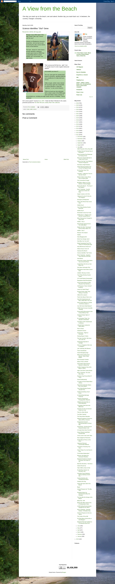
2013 (77, 130)
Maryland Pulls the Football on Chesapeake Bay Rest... (84, 522)
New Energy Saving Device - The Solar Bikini (84, 224)
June (78, 525)
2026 (77, 103)
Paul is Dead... (80, 328)
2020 (77, 115)
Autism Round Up (81, 465)
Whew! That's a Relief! (82, 361)
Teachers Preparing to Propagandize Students (83, 399)
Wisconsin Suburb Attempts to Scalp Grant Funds (84, 158)
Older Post (66, 159)
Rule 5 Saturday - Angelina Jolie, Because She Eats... (84, 255)
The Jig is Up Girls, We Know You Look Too (84, 339)
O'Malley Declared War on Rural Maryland (83, 402)
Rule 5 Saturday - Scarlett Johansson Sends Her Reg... (83, 191)
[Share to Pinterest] (48, 107)
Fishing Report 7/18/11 (82, 336)
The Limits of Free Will (82, 516)
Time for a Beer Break (82, 412)
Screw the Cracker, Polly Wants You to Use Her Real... (84, 261)
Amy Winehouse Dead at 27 (84, 246)
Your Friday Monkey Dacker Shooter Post (84, 389)
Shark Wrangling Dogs (82, 352)
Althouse (78, 69)
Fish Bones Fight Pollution (83, 164)
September (80, 143)
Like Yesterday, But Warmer (84, 348)
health (31, 109)
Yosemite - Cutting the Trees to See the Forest (84, 174)
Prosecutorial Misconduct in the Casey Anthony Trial (85, 312)
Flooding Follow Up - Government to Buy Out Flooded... (83, 494)
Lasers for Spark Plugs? (83, 289)
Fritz (86, 34)
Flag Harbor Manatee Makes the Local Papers (84, 385)
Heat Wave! (80, 258)
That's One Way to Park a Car (84, 297)
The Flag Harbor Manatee (83, 416)
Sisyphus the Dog (81, 481)
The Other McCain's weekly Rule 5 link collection (47, 102)
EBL (77, 77)
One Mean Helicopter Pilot (83, 267)
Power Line (79, 94)
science (34, 109)
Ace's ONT (41, 101)
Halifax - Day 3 (80, 221)
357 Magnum (79, 67)
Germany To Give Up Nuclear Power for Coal (84, 409)
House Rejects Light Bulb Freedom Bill (83, 433)
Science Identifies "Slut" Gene (84, 253)
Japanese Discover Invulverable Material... (83, 444)
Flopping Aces (80, 80)
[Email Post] (38, 106)
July (78, 147)
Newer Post (26, 159)
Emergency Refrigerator (83, 199)
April (78, 530)
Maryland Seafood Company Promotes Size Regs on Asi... (84, 460)
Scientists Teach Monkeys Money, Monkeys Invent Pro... (83, 475)
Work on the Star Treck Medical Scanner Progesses (84, 162)
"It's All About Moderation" (83, 453)
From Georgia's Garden (83, 359)
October (79, 140)
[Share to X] (44, 107)
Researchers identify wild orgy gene (31, 32)
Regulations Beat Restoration (84, 280)
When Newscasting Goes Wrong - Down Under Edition (83, 356)
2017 (77, 122)
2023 (77, 109)
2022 (77, 111)
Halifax (79, 234)
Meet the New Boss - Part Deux (84, 463)
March (79, 532)
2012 (77, 132)
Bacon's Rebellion (81, 72)
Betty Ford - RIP (81, 500)
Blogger (64, 572)
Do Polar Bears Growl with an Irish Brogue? (84, 519)
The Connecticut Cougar (83, 180)
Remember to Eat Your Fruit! (84, 212)
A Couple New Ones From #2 (84, 430)
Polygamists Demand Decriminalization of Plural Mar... (84, 423)
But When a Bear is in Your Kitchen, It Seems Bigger (84, 183)
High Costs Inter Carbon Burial (84, 370)
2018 (77, 120)
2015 (77, 126)
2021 (77, 113)
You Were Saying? (81, 414)
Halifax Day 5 (80, 210)
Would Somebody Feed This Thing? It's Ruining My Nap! (84, 244)
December (80, 136)
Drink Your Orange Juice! (83, 239)
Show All (91, 96)
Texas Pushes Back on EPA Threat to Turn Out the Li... (84, 283)
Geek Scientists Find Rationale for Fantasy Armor (84, 155)
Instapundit (79, 89)
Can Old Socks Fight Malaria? (84, 306)
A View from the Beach (49, 9)
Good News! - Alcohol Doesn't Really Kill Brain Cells (84, 427)
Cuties (28, 109)
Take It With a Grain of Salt (83, 467)
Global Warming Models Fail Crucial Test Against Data (84, 167)
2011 (77, 134)
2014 (77, 128)
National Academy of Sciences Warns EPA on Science (84, 419)
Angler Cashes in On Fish (83, 194)
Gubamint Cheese (81, 330)
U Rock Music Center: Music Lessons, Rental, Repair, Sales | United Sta (83, 54)
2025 (77, 105)
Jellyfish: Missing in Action (83, 273)
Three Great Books (81, 350)
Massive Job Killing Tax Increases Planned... (83, 456)
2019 (77, 117)
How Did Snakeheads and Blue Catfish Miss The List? (84, 300)
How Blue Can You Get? (83, 241)
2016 (77, 124)
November (80, 138)
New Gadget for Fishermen (83, 437)
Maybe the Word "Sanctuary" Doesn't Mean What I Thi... (84, 227)
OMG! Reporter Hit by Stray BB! (84, 149)
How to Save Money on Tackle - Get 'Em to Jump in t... (84, 303)
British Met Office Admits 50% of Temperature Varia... (84, 503)
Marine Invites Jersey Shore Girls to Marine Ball (84, 177)
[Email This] (41, 107)
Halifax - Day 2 (80, 230)
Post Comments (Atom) (34, 162)
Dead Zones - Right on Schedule (82, 333)
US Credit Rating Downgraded (84, 278)
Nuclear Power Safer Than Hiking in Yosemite (83, 292)
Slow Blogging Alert (82, 236)
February (79, 534)
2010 (77, 539)
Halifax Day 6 (80, 205)
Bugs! (78, 487)
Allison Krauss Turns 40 (83, 248)
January (79, 536)
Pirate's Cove (79, 92)
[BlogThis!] (43, 107)
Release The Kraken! (82, 232)
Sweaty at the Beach (82, 250)
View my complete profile (81, 46)
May (78, 528)
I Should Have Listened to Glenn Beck (83, 326)
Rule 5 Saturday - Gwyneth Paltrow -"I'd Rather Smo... (84, 510)
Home (46, 159)
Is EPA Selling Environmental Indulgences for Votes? (84, 507)
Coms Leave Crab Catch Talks (84, 435)
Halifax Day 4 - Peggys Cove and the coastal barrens (84, 215)
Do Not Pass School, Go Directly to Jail (83, 470)
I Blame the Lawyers (82, 295)
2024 (77, 107)
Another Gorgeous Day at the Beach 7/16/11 (84, 368)
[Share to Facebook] (46, 107)
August (79, 145)
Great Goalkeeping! (82, 379)
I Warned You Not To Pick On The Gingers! (84, 197)
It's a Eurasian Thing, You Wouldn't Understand (83, 319)
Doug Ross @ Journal (82, 74)
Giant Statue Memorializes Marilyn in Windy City (83, 364)
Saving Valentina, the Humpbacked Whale (83, 479)
